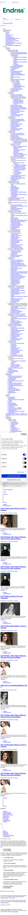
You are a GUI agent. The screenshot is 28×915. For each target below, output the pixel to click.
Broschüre (13, 426)
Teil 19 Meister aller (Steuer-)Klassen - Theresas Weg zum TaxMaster (14, 567)
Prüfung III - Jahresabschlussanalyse (18, 153)
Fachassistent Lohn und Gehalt (14, 210)
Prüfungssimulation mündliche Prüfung (19, 272)
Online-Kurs (13, 344)
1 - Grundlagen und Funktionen (20, 165)
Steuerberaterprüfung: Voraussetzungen (19, 108)
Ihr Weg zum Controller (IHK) (17, 133)
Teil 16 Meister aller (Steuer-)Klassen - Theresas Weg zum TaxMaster (14, 774)
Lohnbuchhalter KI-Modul (16, 247)
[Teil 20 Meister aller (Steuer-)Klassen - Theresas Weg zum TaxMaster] (5, 555)
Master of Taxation (12, 419)
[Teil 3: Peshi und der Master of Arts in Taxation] (9, 644)
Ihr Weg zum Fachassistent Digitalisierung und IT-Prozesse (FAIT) (19, 205)
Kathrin (16, 600)
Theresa (16, 541)
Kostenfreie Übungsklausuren (17, 114)
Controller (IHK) (11, 131)
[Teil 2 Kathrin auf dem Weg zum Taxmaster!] (10, 615)
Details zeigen (20, 472)
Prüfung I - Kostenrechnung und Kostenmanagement (20, 147)
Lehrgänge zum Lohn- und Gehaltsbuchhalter (16, 236)
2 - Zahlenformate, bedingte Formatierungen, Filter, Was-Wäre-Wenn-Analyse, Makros (20, 167)
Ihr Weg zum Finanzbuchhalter (17, 119)
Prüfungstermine (14, 189)
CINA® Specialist (14, 366)
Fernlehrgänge (9, 373)
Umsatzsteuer (6, 819)
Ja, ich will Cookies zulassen (14, 476)
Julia (16, 689)
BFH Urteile (5, 818)
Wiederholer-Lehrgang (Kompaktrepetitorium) (15, 223)
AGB (4, 830)
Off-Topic (5, 821)
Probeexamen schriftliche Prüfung (18, 221)
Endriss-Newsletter (7, 812)
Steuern (7, 33)
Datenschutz (5, 833)
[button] (15, 19)
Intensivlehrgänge (14, 54)
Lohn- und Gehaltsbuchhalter (14, 230)
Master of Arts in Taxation (16, 105)
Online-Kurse (14, 207)
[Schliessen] (1, 890)
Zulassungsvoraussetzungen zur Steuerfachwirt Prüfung (17, 278)
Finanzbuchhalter (11, 116)
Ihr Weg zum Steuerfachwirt (17, 260)
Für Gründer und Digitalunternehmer (13, 45)
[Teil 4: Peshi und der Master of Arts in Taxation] (9, 527)
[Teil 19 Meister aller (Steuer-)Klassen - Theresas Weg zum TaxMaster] (5, 585)
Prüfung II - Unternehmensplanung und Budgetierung (19, 149)
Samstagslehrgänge (17, 85)
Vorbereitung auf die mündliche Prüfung (19, 220)
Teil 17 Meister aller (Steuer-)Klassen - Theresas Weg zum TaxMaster (14, 716)
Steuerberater (11, 92)
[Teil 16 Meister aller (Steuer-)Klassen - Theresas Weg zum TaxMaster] (5, 792)
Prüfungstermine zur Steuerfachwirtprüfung (15, 280)
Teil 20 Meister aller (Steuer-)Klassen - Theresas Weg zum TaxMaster (14, 538)
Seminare (8, 394)
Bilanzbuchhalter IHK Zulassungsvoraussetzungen (16, 73)
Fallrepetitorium (14, 269)
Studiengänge (8, 417)
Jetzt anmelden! (15, 911)
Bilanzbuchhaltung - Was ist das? (18, 79)
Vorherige (5, 494)
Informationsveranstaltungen (17, 66)
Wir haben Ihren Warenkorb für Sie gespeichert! (17, 895)
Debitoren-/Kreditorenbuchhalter (15, 324)
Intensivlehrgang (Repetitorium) (17, 263)
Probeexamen (14, 270)
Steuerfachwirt (11, 257)
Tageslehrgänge (17, 82)
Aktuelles (8, 32)
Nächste (4, 502)
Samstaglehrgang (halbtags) (19, 86)
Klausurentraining (17, 99)
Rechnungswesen (9, 34)
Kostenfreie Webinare (15, 89)
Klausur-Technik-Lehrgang (16, 268)
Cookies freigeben (7, 849)
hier (1, 846)
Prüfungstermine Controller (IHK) (18, 177)
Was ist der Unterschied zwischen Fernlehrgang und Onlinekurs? (15, 376)
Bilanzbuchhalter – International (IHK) (16, 285)
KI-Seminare (8, 36)
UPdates (12, 70)
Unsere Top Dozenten (15, 115)
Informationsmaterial (15, 67)
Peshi (16, 512)
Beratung (13, 425)
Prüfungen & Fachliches (8, 814)
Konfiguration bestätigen (8, 886)
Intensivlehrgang (14, 217)
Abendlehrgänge (17, 84)
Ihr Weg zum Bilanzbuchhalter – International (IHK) (17, 289)
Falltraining (16, 64)
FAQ (12, 78)
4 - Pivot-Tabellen (17, 172)
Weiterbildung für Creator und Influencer (16, 313)
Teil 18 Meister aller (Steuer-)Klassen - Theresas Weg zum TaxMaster (14, 656)
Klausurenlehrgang (15, 218)
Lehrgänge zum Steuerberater (17, 95)
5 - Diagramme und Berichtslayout (18, 174)
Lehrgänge (8, 47)
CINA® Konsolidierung (16, 365)
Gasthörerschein (14, 91)
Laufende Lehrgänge (15, 80)
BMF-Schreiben (6, 817)
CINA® (12, 363)
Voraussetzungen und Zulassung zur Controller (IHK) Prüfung (18, 176)
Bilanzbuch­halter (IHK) (13, 50)
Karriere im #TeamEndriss (8, 835)
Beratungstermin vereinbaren (17, 88)
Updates (12, 295)
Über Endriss (6, 834)
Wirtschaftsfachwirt (12, 392)
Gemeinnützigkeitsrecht (13, 405)
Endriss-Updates (9, 44)
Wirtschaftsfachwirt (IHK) (13, 181)
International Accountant (13, 371)
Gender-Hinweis (6, 836)
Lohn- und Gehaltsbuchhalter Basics (15, 248)
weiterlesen (3, 530)
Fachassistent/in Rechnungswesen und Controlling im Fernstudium (16, 198)
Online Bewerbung (15, 422)
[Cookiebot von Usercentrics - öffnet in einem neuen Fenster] (21, 434)
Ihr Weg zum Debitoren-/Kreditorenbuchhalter (17, 327)
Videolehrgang (14, 254)
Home (4, 491)
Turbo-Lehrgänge (17, 87)
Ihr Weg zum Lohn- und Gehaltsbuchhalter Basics (16, 251)
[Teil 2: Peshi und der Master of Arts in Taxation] (9, 763)
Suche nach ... (16, 2)
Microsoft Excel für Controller (17, 156)
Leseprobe (13, 432)
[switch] (25, 459)
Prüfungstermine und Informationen (18, 107)
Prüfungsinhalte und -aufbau (17, 71)
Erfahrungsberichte (7, 505)
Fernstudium (13, 186)
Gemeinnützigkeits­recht (10, 39)
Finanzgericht (6, 815)
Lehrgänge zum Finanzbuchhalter (18, 120)
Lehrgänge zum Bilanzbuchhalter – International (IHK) (18, 291)
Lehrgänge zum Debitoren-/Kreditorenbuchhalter (17, 330)
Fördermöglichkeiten (15, 428)
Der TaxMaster (14, 421)
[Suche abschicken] (19, 2)
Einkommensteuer (7, 820)
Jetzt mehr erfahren (7, 850)
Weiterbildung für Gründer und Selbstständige (17, 303)
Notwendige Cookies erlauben (14, 479)
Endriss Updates (11, 412)
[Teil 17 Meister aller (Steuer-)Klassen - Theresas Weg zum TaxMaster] (5, 733)
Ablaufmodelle (14, 424)
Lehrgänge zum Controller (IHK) (18, 134)
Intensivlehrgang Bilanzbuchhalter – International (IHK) (18, 293)
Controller (10, 381)
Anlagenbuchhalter (12, 340)
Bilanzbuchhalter (11, 379)
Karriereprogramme (10, 41)
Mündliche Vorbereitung (19, 100)
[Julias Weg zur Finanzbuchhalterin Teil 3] (4, 704)
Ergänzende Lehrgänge (18, 101)
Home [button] (4, 29)
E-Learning (5, 482)
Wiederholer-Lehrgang (18, 65)
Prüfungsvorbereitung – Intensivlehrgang (16, 122)
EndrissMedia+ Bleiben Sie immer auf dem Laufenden (16, 399)
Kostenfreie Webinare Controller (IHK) (19, 139)
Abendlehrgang (14, 252)
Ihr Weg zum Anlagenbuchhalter (17, 343)
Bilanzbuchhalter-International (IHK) (16, 380)
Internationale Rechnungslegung (12, 38)
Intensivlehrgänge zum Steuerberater (18, 97)
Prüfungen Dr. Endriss (15, 77)
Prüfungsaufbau (14, 190)
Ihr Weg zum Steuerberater (16, 94)
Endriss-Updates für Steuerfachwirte (18, 276)
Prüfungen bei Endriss (15, 143)
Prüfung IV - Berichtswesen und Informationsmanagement (20, 155)
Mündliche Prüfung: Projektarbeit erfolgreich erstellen (20, 142)
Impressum (5, 831)
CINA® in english (15, 364)
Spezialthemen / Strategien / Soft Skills (14, 43)
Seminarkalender (11, 397)
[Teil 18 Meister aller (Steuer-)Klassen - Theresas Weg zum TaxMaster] (5, 674)
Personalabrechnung (10, 37)
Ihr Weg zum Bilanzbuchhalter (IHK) (18, 52)
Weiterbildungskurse (7, 30)
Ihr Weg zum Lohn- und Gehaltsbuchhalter (16, 233)
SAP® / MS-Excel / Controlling (12, 40)
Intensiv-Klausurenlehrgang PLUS (18, 264)
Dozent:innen (13, 427)
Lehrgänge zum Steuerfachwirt (17, 261)
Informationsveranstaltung (16, 431)
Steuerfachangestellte (12, 370)
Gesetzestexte (14, 68)
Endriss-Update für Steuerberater (17, 111)
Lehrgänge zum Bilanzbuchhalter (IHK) (19, 53)
